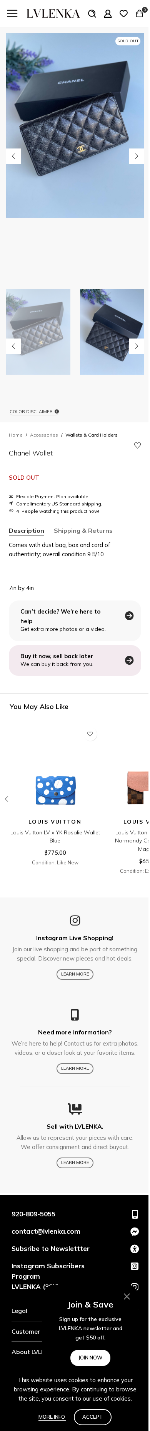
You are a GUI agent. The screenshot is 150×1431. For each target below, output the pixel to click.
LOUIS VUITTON (55, 821)
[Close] (127, 1296)
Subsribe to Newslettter (51, 1248)
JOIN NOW (90, 1357)
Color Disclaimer (31, 411)
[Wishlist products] (124, 13)
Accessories (44, 435)
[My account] (108, 13)
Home (16, 435)
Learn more (75, 974)
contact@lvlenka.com (46, 1231)
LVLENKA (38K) (35, 1287)
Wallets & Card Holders (91, 435)
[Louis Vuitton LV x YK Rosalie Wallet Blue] (55, 769)
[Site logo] (53, 13)
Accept (92, 1417)
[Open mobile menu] (12, 13)
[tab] (26, 530)
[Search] (92, 13)
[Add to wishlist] (137, 445)
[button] (13, 156)
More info (52, 1417)
